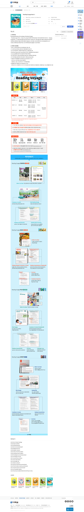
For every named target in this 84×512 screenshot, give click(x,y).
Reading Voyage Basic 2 (42, 487)
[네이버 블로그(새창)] (68, 501)
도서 (19, 6)
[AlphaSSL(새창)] (71, 506)
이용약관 (16, 498)
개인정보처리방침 (22, 498)
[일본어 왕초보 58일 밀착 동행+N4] (80, 38)
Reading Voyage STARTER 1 (14, 487)
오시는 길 (12, 498)
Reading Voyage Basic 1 (35, 487)
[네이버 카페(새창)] (72, 501)
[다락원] (14, 2)
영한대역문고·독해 (27, 10)
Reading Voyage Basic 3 (50, 487)
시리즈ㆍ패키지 (43, 6)
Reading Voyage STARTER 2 (21, 487)
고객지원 (72, 6)
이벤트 (51, 6)
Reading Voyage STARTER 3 (28, 487)
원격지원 (71, 509)
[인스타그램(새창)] (70, 501)
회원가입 (68, 6)
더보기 (52, 475)
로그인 (65, 6)
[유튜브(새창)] (66, 501)
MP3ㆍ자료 (36, 6)
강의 (27, 6)
